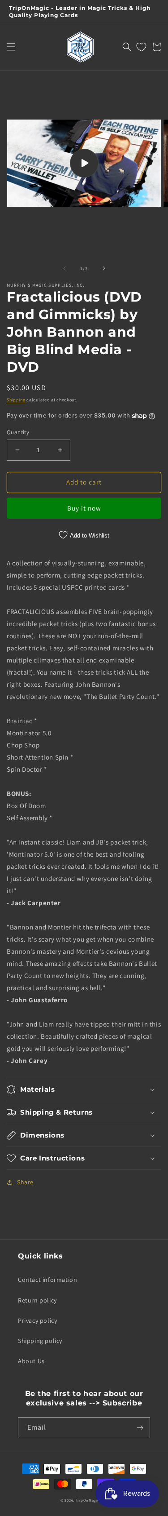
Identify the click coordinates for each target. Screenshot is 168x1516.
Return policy (37, 1300)
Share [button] (25, 1182)
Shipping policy (40, 1341)
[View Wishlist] (141, 47)
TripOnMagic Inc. (92, 1500)
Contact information (47, 1280)
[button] (11, 47)
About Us (31, 1361)
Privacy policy (37, 1320)
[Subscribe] (140, 1427)
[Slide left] (64, 268)
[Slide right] (104, 268)
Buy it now (84, 508)
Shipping (16, 400)
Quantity (18, 432)
